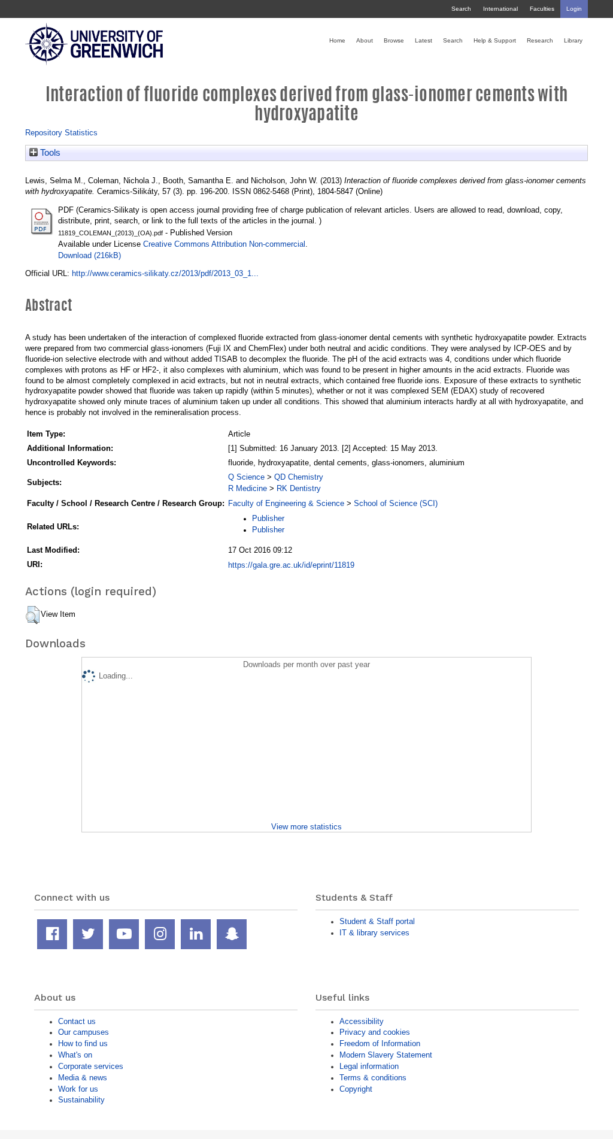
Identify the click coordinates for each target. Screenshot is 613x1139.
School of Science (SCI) (396, 503)
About (364, 40)
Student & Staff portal (377, 921)
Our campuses (83, 1032)
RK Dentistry (299, 488)
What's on (75, 1054)
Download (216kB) (89, 255)
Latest (423, 40)
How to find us (83, 1043)
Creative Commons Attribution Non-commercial (224, 244)
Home (337, 40)
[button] (33, 615)
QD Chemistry (298, 476)
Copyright (355, 1089)
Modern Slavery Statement (385, 1054)
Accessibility (361, 1021)
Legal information (369, 1066)
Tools (49, 152)
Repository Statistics (61, 132)
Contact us (77, 1021)
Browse (394, 40)
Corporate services (90, 1066)
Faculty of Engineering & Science (286, 503)
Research (540, 40)
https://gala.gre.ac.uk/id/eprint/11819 (291, 565)
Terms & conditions (372, 1077)
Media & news (82, 1077)
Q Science (246, 476)
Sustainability (81, 1099)
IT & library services (374, 932)
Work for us (78, 1089)
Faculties (542, 8)
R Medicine (247, 488)
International (500, 8)
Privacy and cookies (374, 1032)
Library (573, 40)
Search (461, 8)
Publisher (268, 518)
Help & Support (495, 40)
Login (574, 8)
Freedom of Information (379, 1043)
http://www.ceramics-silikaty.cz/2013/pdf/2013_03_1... (165, 273)
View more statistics (306, 826)
